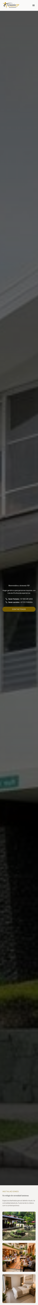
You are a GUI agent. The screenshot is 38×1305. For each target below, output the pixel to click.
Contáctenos (19, 609)
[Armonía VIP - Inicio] (10, 5)
